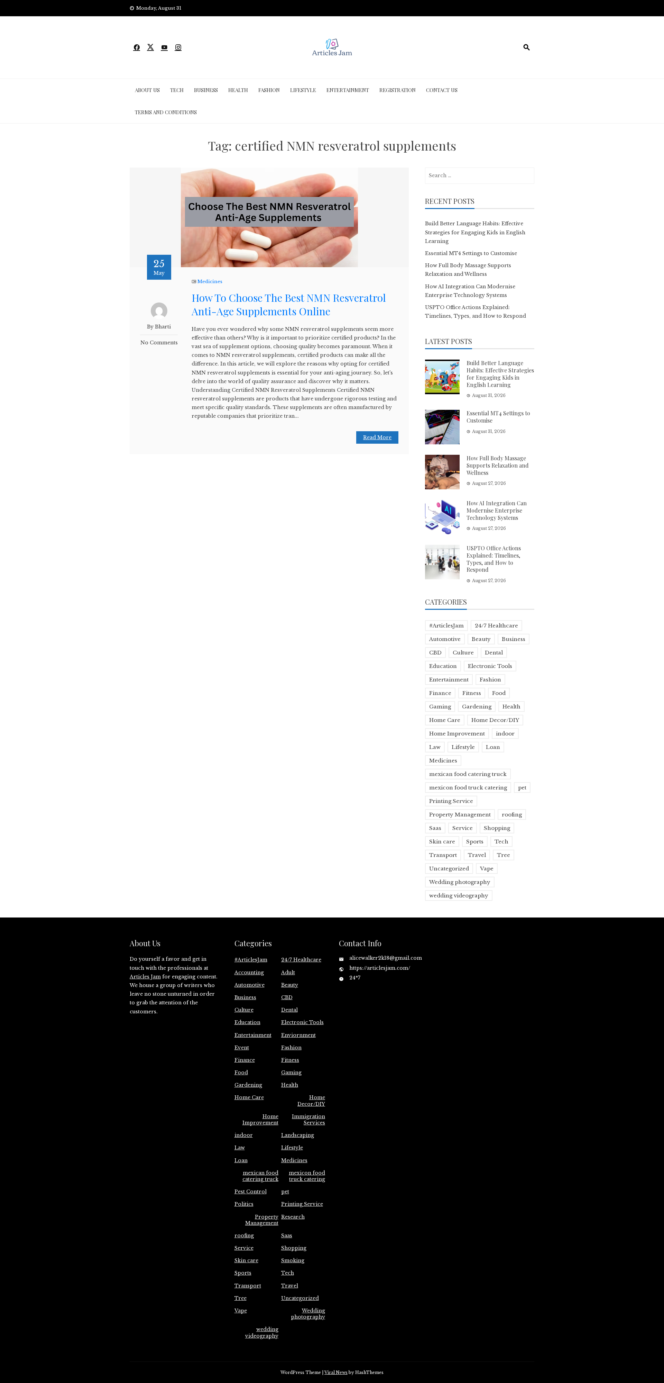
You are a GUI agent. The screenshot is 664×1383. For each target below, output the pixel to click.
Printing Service (451, 801)
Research (293, 1217)
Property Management (460, 814)
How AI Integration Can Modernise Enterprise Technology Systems (497, 510)
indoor (505, 733)
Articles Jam (145, 977)
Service (462, 828)
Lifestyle (303, 90)
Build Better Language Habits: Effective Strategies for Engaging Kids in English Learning (475, 232)
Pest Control (250, 1191)
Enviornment (298, 1035)
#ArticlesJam (446, 625)
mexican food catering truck (468, 774)
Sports (474, 841)
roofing (512, 814)
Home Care (444, 720)
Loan (493, 747)
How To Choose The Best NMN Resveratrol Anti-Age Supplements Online (289, 304)
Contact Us (442, 90)
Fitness (471, 693)
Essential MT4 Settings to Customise (471, 253)
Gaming (440, 706)
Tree (503, 855)
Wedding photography (459, 882)
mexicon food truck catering (468, 787)
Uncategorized (449, 868)
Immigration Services (308, 1119)
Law (435, 747)
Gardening (476, 706)
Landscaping (297, 1135)
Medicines (209, 281)
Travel (477, 855)
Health (238, 90)
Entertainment (347, 90)
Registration (397, 90)
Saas (435, 828)
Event (241, 1048)
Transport (443, 855)
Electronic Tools (490, 666)
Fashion (269, 90)
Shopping (497, 828)
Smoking (292, 1260)
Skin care (442, 841)
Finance (440, 693)
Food (499, 693)
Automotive (445, 639)
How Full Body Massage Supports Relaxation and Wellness (498, 465)
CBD (435, 652)
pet (522, 787)
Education (443, 666)
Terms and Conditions (166, 112)
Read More (377, 437)
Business (206, 90)
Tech (177, 90)
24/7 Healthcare (496, 625)
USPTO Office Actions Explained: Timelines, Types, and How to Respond (494, 558)
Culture (463, 652)
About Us (147, 90)
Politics (243, 1204)
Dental (494, 652)
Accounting (249, 972)
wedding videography (458, 895)
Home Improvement (457, 733)
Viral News (336, 1372)
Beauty (481, 639)
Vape (487, 868)
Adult (288, 972)
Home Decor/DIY (495, 720)
